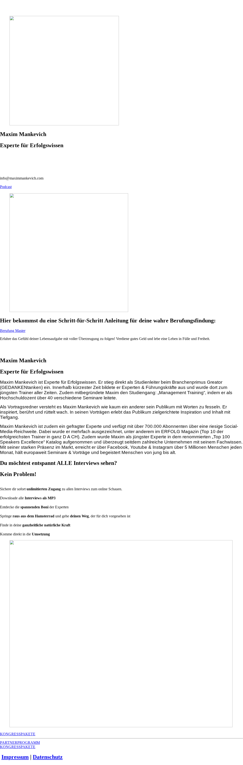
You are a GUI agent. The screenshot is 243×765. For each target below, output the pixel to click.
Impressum (15, 757)
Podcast (6, 187)
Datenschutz (48, 757)
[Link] (121, 155)
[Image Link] (121, 253)
